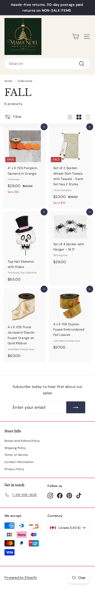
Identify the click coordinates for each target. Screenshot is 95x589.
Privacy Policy (14, 469)
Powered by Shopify (20, 577)
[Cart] (75, 36)
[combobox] (47, 63)
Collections (25, 81)
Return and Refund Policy (22, 441)
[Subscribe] (75, 407)
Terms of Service (16, 455)
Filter (17, 116)
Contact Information (19, 462)
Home (8, 81)
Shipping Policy (15, 448)
